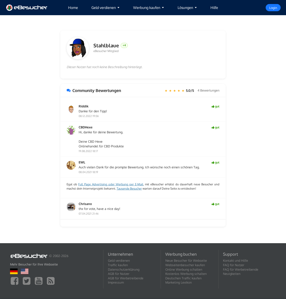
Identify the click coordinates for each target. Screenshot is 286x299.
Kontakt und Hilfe (235, 260)
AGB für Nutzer (118, 274)
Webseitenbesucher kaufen (185, 265)
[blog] (51, 280)
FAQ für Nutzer (233, 265)
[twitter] (27, 280)
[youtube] (39, 280)
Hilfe (214, 7)
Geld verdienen (119, 260)
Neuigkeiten (231, 274)
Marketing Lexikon (178, 282)
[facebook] (15, 280)
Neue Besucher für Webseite (186, 260)
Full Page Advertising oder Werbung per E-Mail (110, 184)
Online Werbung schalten (183, 269)
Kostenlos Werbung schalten (186, 274)
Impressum (116, 282)
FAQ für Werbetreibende (240, 269)
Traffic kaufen (118, 265)
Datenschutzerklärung (123, 269)
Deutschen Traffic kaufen (183, 278)
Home (73, 7)
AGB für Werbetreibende (125, 278)
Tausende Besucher (129, 188)
